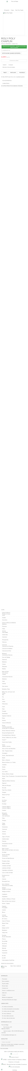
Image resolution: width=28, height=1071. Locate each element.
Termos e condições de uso (8, 990)
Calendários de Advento (7, 870)
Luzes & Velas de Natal (7, 872)
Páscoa (4, 939)
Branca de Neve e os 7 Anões (9, 762)
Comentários (5, 83)
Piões (3, 818)
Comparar (11, 64)
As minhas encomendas (7, 1006)
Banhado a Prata (6, 689)
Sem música (5, 686)
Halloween (4, 946)
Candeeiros (4, 894)
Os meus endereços (6, 1013)
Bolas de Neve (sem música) (8, 901)
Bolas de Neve (5, 671)
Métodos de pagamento (7, 997)
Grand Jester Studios (7, 742)
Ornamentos (5, 713)
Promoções (4, 979)
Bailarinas (4, 624)
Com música (5, 673)
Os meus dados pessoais (8, 1015)
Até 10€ (4, 955)
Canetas (4, 910)
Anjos (3, 681)
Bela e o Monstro (6, 760)
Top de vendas (5, 983)
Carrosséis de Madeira (7, 648)
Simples (4, 617)
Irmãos (3, 701)
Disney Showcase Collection (8, 730)
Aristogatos (4, 753)
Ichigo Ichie (4, 932)
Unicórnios (4, 637)
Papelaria (4, 906)
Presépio (4, 711)
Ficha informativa (7, 80)
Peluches (4, 841)
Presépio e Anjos (6, 861)
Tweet (5, 72)
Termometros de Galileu (7, 885)
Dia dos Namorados (6, 936)
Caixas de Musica (6, 612)
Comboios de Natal (6, 865)
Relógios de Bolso (6, 891)
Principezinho (5, 639)
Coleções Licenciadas (7, 726)
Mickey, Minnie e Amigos (7, 774)
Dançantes (4, 666)
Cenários (4, 810)
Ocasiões (4, 935)
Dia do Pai (4, 943)
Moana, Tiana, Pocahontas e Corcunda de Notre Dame (14, 776)
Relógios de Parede (6, 889)
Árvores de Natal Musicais (8, 858)
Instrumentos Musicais (7, 655)
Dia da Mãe (4, 941)
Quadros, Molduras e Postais (8, 898)
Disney (3, 725)
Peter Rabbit (5, 632)
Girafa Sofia (5, 634)
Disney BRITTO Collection (8, 728)
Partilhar (13, 72)
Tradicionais (5, 814)
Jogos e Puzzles (6, 836)
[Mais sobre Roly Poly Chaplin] (5, 967)
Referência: (3, 43)
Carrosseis (4, 829)
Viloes (3, 797)
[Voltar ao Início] (1, 10)
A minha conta (4, 1003)
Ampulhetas (4, 896)
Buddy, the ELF (5, 928)
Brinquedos (4, 813)
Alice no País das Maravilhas (8, 748)
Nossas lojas (5, 985)
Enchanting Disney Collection (8, 735)
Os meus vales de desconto (8, 1018)
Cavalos (4, 674)
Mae (3, 694)
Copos (3, 876)
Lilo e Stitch (5, 771)
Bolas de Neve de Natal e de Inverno (10, 850)
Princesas (4, 626)
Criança (4, 664)
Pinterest (22, 72)
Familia (3, 693)
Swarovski (4, 659)
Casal (3, 706)
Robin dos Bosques (6, 785)
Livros (3, 615)
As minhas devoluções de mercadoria (10, 1009)
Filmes (3, 744)
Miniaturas (4, 653)
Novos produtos (5, 981)
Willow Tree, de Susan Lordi (8, 691)
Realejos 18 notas (6, 614)
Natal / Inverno (5, 848)
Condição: (13, 43)
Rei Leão (4, 787)
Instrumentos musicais (7, 843)
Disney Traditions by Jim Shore (9, 737)
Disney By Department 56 (8, 732)
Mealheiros (4, 845)
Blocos (3, 912)
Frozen (3, 769)
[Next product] (26, 10)
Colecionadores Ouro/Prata (8, 960)
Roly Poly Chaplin (15, 966)
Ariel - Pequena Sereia (7, 750)
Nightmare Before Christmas (8, 780)
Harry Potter (5, 916)
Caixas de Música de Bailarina (9, 622)
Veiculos (4, 833)
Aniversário (4, 950)
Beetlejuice (4, 930)
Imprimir (4, 64)
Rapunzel (4, 783)
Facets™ (4, 739)
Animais (4, 631)
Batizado (4, 948)
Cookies (4, 995)
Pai (3, 697)
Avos (3, 699)
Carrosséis (4, 644)
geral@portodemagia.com (10, 1034)
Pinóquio (4, 792)
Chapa (3, 823)
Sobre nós (4, 992)
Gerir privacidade (4, 1048)
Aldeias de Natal (5, 863)
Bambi (3, 757)
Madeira (4, 668)
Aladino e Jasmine (6, 746)
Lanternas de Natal (6, 868)
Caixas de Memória (6, 722)
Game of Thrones (6, 921)
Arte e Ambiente (5, 884)
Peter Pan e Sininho (6, 790)
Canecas (4, 879)
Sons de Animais (6, 815)
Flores (3, 718)
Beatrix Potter (5, 923)
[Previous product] (25, 10)
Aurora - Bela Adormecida (8, 755)
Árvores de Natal (6, 854)
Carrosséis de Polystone (7, 646)
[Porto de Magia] (14, 4)
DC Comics (4, 918)
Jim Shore (4, 800)
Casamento (4, 952)
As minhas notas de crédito (8, 1011)
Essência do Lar (5, 875)
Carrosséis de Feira (6, 650)
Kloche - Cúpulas (6, 903)
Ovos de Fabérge (6, 657)
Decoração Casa (6, 881)
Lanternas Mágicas (6, 806)
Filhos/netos (5, 703)
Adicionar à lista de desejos (8, 67)
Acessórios (4, 620)
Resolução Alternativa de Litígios (9, 999)
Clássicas (4, 642)
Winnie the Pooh (6, 794)
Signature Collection (6, 715)
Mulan (3, 778)
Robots (3, 824)
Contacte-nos (5, 988)
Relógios (4, 887)
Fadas (3, 628)
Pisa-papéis (4, 907)
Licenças (4, 915)
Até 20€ (4, 957)
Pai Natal (4, 803)
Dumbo (3, 767)
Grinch (3, 925)
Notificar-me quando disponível (11, 53)
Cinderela (4, 764)
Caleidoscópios (5, 839)
